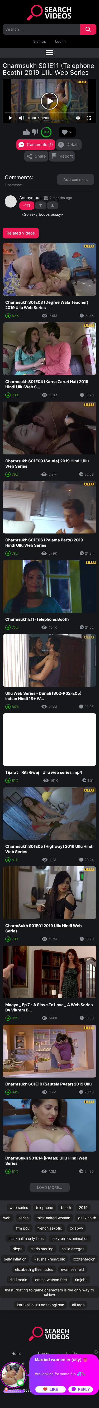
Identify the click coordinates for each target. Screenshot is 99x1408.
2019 (83, 1207)
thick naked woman (53, 1218)
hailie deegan (73, 1248)
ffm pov (23, 1228)
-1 (52, 205)
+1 (40, 205)
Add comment (75, 179)
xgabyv (76, 1228)
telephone (44, 1207)
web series (19, 1207)
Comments (18, 177)
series (23, 1218)
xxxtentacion (84, 1259)
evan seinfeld (72, 1269)
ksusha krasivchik (49, 1259)
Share (40, 156)
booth (66, 1207)
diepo (17, 1248)
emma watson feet (51, 1279)
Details (73, 144)
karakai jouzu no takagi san (40, 1305)
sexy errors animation (69, 1238)
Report (66, 156)
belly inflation (15, 1259)
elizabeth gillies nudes (34, 1269)
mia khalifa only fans (26, 1238)
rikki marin (18, 1279)
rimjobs (81, 1279)
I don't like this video (34, 132)
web (7, 1218)
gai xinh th (87, 1218)
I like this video (26, 132)
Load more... (49, 1187)
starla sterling (42, 1248)
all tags (78, 1305)
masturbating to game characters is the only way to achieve (49, 1292)
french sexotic (49, 1228)
